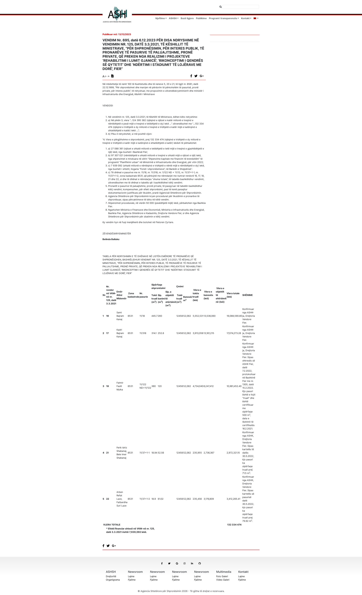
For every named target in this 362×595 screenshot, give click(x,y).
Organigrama (113, 579)
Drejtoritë (111, 576)
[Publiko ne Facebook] (192, 76)
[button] (161, 563)
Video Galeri (222, 579)
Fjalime (131, 579)
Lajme (131, 576)
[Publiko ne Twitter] (197, 76)
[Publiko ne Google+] (203, 76)
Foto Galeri (222, 576)
